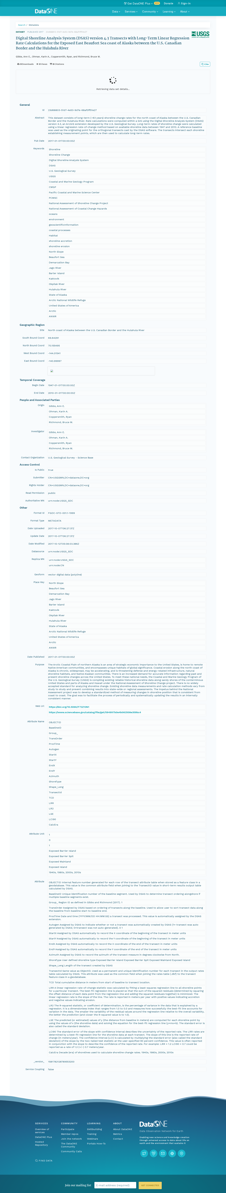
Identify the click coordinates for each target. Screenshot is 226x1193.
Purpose (39, 664)
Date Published (35, 656)
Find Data (45, 1160)
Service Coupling (35, 1069)
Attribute (39, 881)
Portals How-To (96, 1143)
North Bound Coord (33, 345)
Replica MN (38, 559)
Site (42, 330)
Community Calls (71, 1151)
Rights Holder (36, 485)
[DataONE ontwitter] (144, 1153)
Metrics (117, 1134)
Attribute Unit (36, 833)
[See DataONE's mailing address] (181, 1153)
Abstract (39, 117)
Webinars (92, 1138)
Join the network (71, 1138)
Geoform (39, 574)
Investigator (37, 431)
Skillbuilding (94, 1129)
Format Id (39, 513)
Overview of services (42, 1131)
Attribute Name (35, 721)
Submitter (38, 477)
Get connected (150, 1185)
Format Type (37, 520)
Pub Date (39, 140)
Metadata (34, 25)
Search (22, 25)
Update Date (37, 536)
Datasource (38, 551)
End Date (39, 393)
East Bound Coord (34, 361)
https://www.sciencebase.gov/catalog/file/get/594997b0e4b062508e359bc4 (95, 712)
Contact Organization (32, 457)
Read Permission (35, 493)
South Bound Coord (33, 337)
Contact (118, 1138)
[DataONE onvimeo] (153, 1153)
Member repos (69, 1134)
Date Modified (36, 543)
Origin (41, 405)
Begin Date (38, 385)
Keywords (38, 148)
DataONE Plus (43, 1137)
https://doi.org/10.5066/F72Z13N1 (69, 706)
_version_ (39, 1061)
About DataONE (122, 1129)
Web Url (39, 706)
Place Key (39, 582)
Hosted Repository (41, 1143)
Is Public (39, 469)
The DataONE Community (69, 1145)
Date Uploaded (36, 528)
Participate (67, 1129)
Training (91, 1134)
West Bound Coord (34, 353)
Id (43, 110)
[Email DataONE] (163, 1153)
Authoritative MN (34, 500)
